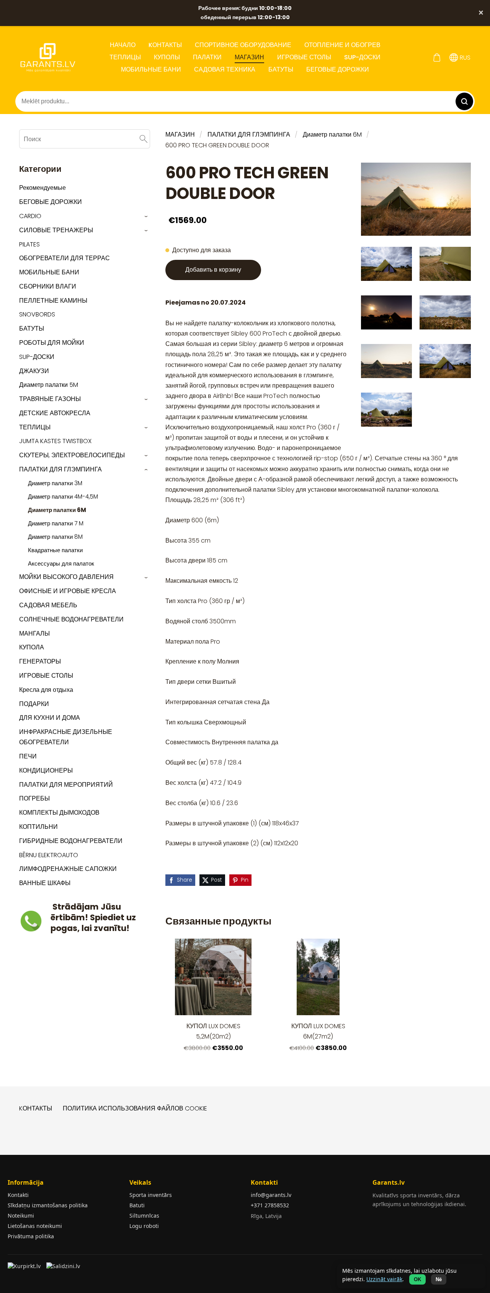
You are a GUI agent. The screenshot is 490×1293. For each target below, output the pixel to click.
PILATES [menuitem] (29, 244)
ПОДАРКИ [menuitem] (34, 703)
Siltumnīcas (144, 1215)
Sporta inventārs (150, 1194)
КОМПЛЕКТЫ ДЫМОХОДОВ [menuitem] (59, 812)
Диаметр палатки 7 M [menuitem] (55, 523)
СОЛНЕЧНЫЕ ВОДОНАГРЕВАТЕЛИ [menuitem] (71, 619)
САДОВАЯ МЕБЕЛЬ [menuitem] (48, 605)
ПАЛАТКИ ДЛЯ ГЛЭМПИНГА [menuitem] (60, 469)
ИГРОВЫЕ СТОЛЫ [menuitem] (304, 57)
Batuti (137, 1205)
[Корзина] (436, 57)
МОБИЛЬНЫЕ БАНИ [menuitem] (151, 69)
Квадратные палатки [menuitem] (55, 550)
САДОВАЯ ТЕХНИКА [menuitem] (224, 69)
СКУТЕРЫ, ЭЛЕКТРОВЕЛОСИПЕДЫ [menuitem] (72, 455)
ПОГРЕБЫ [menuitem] (34, 798)
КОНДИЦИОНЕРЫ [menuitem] (46, 770)
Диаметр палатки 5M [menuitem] (48, 384)
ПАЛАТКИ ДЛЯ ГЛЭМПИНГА (248, 134)
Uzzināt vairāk (384, 1279)
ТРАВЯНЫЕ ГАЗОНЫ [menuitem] (50, 399)
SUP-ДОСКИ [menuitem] (362, 57)
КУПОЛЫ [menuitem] (167, 57)
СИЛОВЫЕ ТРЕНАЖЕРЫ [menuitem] (56, 230)
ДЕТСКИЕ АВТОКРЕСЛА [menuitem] (54, 413)
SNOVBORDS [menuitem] (37, 314)
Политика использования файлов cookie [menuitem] (135, 1108)
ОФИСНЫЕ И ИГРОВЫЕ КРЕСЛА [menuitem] (67, 591)
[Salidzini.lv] (63, 1268)
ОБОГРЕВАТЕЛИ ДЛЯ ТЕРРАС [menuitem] (64, 258)
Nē (439, 1279)
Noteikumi (21, 1215)
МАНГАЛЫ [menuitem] (34, 633)
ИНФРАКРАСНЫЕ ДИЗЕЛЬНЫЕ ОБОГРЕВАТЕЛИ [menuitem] (65, 737)
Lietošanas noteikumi (35, 1225)
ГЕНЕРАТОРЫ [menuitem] (40, 661)
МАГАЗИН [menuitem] (249, 57)
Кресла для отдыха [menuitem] (46, 689)
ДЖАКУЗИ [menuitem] (34, 371)
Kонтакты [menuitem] (165, 45)
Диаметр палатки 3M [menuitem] (55, 483)
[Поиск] (143, 139)
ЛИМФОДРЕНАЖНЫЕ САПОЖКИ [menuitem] (68, 868)
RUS (464, 57)
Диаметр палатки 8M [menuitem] (55, 537)
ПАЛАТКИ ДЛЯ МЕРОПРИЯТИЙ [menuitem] (66, 784)
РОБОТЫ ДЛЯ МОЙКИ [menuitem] (51, 342)
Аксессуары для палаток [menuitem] (61, 563)
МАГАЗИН (180, 134)
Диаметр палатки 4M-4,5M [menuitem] (63, 496)
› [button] (146, 216)
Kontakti (18, 1194)
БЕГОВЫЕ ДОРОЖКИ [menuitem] (337, 69)
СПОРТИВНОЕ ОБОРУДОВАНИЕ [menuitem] (243, 45)
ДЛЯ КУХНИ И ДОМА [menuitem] (49, 717)
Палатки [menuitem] (207, 57)
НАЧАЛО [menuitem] (123, 45)
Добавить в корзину (213, 269)
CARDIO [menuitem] (30, 216)
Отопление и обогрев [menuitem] (342, 45)
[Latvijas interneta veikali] (25, 1268)
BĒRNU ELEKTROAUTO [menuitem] (48, 855)
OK (417, 1279)
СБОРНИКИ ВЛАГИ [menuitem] (47, 286)
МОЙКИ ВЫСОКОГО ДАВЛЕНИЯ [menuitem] (66, 576)
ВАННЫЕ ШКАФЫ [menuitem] (44, 883)
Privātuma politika (31, 1236)
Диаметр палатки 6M (332, 134)
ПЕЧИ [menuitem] (28, 756)
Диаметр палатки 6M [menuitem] (57, 510)
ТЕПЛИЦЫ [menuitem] (125, 57)
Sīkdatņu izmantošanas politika (48, 1205)
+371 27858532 (270, 1205)
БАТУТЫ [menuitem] (280, 69)
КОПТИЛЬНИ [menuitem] (38, 826)
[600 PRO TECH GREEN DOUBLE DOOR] (386, 263)
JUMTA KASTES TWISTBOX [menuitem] (55, 441)
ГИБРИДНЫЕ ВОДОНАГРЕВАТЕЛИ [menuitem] (70, 840)
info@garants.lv (271, 1194)
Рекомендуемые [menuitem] (42, 187)
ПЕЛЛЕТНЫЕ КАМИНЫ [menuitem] (53, 300)
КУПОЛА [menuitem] (31, 647)
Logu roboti (144, 1225)
